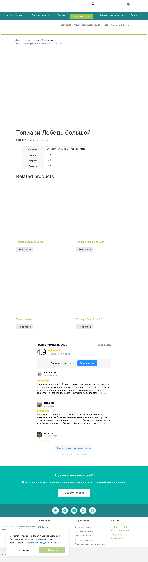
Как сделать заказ (15, 15)
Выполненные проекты (111, 15)
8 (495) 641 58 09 (120, 527)
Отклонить (24, 550)
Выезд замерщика (83, 540)
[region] (37, 542)
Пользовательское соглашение (90, 544)
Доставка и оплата (41, 15)
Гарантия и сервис (84, 536)
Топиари (44, 140)
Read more (24, 249)
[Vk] (55, 510)
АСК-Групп (43, 527)
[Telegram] (65, 510)
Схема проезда (118, 538)
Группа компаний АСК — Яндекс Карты (74, 454)
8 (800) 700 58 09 (120, 530)
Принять (52, 550)
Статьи (134, 15)
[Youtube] (74, 510)
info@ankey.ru (118, 534)
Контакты (62, 15)
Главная (7, 40)
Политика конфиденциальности (43, 542)
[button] (56, 4)
